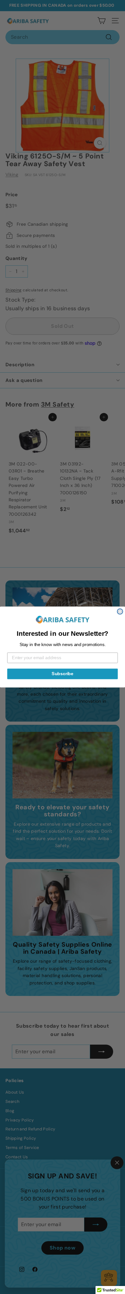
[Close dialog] (120, 611)
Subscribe (62, 673)
